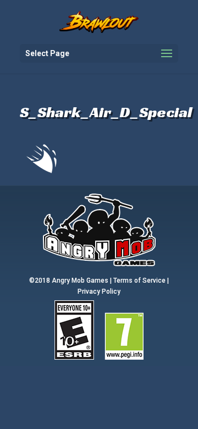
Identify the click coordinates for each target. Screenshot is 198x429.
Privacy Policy (99, 291)
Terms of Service (139, 280)
